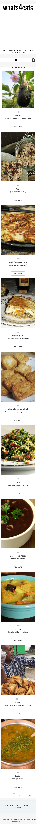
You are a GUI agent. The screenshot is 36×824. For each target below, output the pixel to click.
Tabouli (18, 483)
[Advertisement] (18, 30)
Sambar (18, 777)
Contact (28, 805)
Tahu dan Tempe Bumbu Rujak (18, 410)
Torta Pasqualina (18, 336)
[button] (18, 60)
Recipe (18, 112)
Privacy (18, 808)
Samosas (18, 703)
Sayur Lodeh (18, 630)
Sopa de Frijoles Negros (18, 557)
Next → (32, 795)
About (19, 805)
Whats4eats (10, 805)
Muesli (18, 190)
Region (18, 699)
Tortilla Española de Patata (18, 263)
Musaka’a (18, 116)
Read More (18, 127)
